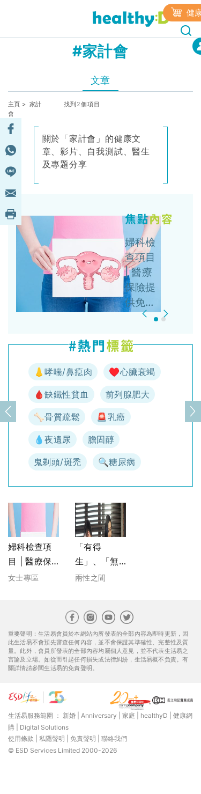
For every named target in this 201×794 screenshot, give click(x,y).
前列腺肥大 (128, 394)
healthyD (154, 715)
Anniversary (99, 715)
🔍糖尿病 (117, 462)
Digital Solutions (44, 727)
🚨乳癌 (110, 416)
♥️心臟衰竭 (132, 371)
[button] (146, 314)
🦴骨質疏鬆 (57, 416)
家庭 (128, 715)
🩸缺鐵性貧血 (61, 394)
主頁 (14, 104)
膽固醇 (101, 439)
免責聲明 (83, 738)
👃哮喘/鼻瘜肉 (63, 371)
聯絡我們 (114, 738)
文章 (100, 80)
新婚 (69, 715)
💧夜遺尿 (52, 439)
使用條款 (21, 738)
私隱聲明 (52, 738)
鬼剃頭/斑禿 (57, 462)
